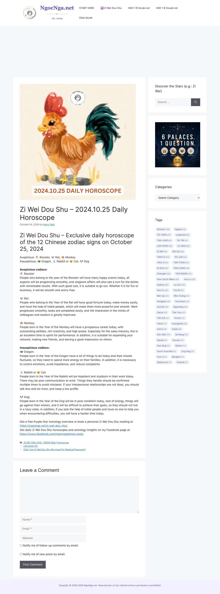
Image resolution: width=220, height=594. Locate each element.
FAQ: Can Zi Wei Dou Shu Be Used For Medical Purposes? (55, 449)
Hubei (177, 329)
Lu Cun (179, 284)
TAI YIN (182, 240)
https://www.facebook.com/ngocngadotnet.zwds (51, 434)
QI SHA (162, 268)
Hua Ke (162, 306)
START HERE (86, 8)
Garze (162, 312)
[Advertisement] (110, 50)
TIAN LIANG (181, 268)
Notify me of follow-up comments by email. (51, 545)
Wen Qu (163, 296)
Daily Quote (85, 17)
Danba (162, 340)
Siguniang (180, 306)
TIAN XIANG (183, 273)
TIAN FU (163, 257)
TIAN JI (162, 262)
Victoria (182, 362)
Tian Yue (178, 312)
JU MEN (183, 246)
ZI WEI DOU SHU (33, 442)
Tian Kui (163, 318)
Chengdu (163, 273)
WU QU (178, 251)
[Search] (195, 102)
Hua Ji (162, 356)
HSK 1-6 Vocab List (167, 8)
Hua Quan (182, 301)
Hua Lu (189, 279)
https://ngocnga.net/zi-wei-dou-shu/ (43, 425)
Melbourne (164, 362)
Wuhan (180, 345)
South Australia (166, 351)
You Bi (178, 290)
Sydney (162, 284)
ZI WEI (162, 251)
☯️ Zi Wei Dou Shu (111, 8)
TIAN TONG (181, 262)
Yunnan (178, 340)
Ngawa (180, 229)
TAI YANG (164, 234)
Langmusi (182, 234)
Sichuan (163, 229)
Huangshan (179, 323)
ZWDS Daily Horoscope (56, 442)
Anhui (162, 329)
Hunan (179, 318)
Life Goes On (31, 446)
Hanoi (162, 323)
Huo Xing (163, 345)
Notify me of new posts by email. (44, 554)
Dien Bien (163, 334)
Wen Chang (181, 296)
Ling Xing (187, 351)
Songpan (163, 301)
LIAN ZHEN (164, 246)
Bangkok (178, 356)
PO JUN (181, 257)
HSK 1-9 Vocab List (139, 8)
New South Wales (168, 279)
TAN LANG (164, 240)
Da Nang (181, 334)
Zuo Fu (162, 290)
